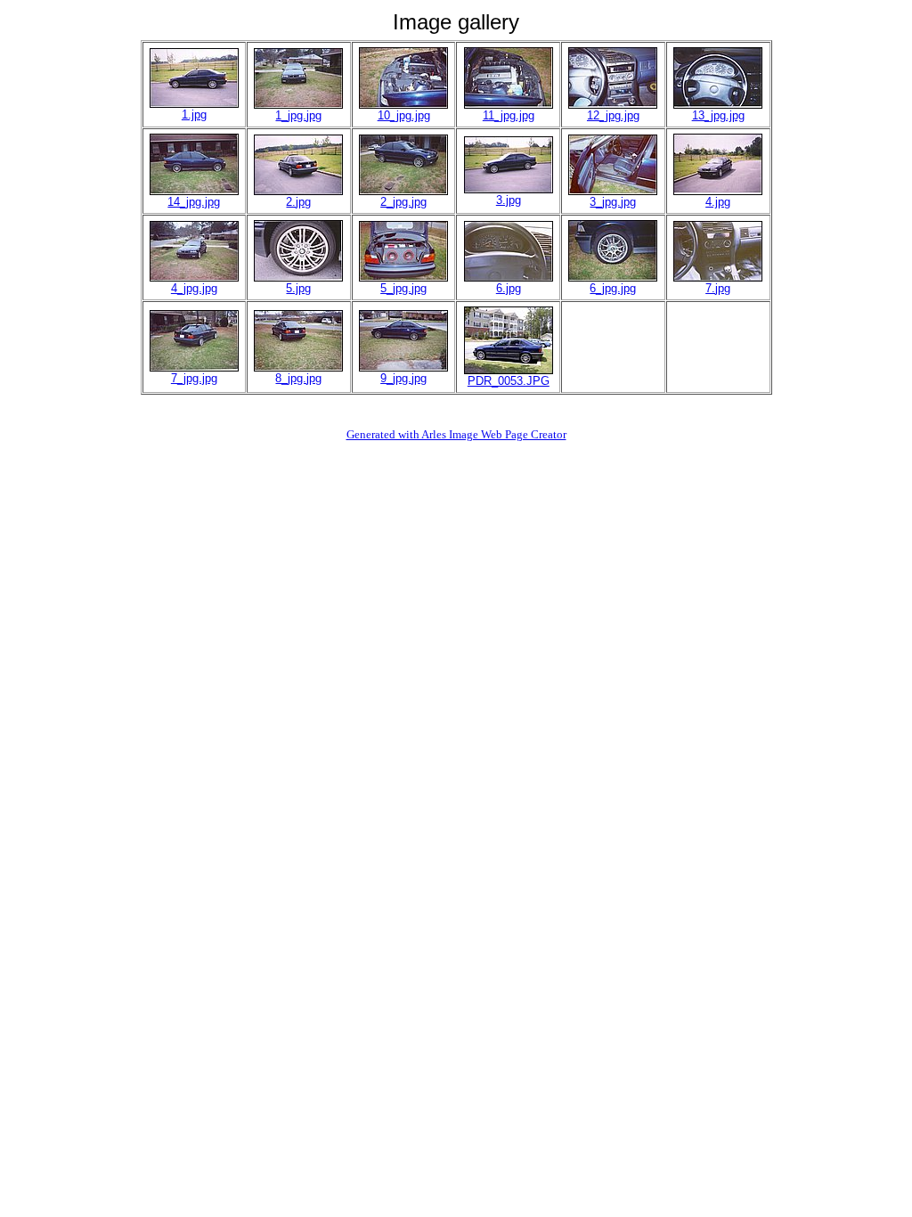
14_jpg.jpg (193, 201)
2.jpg (298, 201)
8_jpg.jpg (298, 378)
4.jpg (717, 201)
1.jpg (194, 114)
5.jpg (298, 288)
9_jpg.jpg (403, 378)
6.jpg (508, 288)
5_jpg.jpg (403, 288)
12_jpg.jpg (613, 115)
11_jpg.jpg (508, 115)
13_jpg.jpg (718, 115)
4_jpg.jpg (194, 288)
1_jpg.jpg (298, 115)
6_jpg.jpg (613, 288)
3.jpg (508, 200)
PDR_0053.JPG (509, 381)
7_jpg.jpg (194, 378)
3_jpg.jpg (613, 201)
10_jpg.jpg (404, 115)
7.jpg (717, 288)
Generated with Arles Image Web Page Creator (456, 434)
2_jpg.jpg (403, 201)
